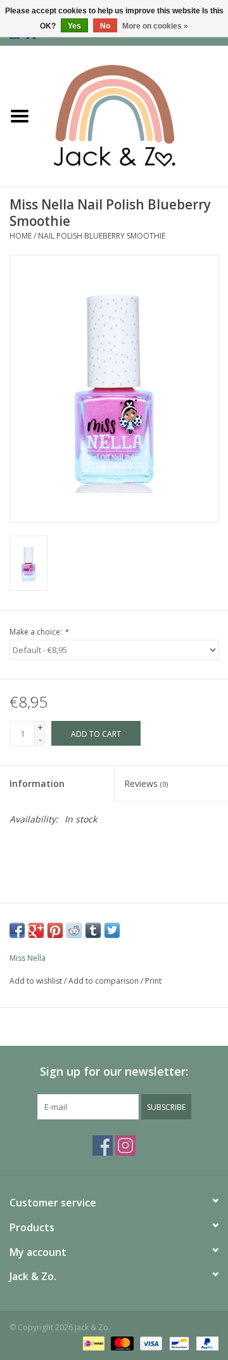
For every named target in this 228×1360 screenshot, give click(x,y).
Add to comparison (104, 980)
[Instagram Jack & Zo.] (125, 1145)
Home (21, 235)
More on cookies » (155, 26)
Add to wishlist (36, 980)
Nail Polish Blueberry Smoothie (101, 235)
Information (37, 783)
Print (153, 980)
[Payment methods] (92, 1342)
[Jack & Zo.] (134, 115)
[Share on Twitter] (112, 930)
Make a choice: (39, 631)
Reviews (146, 783)
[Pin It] (55, 930)
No (105, 26)
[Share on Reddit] (74, 930)
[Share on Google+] (36, 930)
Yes (74, 26)
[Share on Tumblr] (93, 930)
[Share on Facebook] (17, 930)
